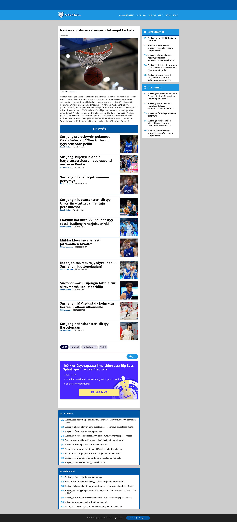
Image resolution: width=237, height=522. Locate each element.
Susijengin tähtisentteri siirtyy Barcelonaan (84, 325)
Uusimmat (68, 413)
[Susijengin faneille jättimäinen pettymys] (129, 184)
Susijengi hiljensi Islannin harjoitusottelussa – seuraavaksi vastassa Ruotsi (86, 160)
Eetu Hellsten (65, 147)
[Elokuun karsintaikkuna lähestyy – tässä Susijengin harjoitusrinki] (129, 227)
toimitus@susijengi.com (138, 518)
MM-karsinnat (126, 15)
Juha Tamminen (71, 92)
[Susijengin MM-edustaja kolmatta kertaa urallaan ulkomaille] (129, 311)
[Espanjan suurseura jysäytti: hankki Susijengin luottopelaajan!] (129, 270)
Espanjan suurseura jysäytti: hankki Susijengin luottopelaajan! (89, 264)
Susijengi (141, 15)
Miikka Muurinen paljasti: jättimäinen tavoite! (80, 242)
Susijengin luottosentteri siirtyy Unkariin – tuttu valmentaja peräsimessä (85, 203)
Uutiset (103, 347)
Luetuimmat (69, 471)
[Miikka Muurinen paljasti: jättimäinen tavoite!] (129, 248)
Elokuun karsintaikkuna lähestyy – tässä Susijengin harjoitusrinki (88, 222)
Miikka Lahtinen (66, 184)
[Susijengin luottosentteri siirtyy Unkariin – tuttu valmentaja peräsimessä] (129, 207)
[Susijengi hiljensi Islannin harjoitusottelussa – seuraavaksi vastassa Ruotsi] (129, 164)
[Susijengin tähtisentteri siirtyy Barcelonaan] (129, 331)
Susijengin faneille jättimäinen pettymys (84, 179)
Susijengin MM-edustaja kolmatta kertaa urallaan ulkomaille (87, 305)
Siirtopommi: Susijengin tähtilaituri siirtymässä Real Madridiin (88, 285)
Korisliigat (172, 15)
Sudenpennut (155, 15)
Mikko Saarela (65, 310)
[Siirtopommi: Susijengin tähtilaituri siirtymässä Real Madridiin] (129, 290)
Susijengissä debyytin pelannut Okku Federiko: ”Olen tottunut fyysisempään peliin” (85, 140)
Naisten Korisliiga (89, 347)
